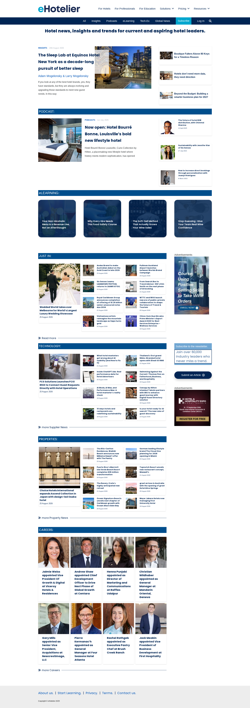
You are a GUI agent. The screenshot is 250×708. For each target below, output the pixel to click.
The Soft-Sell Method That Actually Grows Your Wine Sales (145, 224)
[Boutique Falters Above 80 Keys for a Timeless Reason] (166, 55)
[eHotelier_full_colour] (59, 8)
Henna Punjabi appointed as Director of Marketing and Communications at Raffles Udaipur (119, 582)
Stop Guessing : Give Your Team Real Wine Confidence (190, 224)
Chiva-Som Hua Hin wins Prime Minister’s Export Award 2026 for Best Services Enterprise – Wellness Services (152, 321)
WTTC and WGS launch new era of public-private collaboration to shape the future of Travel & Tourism (152, 302)
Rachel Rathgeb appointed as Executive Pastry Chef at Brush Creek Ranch (118, 645)
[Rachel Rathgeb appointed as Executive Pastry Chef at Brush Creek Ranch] (118, 618)
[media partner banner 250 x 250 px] (192, 425)
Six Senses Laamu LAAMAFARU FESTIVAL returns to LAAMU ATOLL (108, 284)
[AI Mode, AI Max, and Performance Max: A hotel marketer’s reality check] (88, 392)
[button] (173, 8)
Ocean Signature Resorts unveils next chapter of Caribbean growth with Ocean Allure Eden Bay (109, 502)
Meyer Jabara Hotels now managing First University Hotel (152, 501)
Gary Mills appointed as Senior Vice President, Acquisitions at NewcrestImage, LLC (53, 649)
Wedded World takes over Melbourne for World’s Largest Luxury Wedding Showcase (58, 310)
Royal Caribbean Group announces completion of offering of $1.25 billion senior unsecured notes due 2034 (109, 302)
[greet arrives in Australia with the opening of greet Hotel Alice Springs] (131, 488)
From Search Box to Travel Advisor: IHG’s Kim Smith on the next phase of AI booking (152, 285)
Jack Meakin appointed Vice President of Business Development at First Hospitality (150, 647)
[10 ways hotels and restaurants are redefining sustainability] (88, 413)
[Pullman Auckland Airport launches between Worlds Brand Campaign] (131, 270)
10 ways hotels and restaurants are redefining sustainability (109, 411)
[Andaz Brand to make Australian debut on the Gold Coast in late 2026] (88, 270)
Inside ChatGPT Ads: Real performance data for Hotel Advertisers (109, 374)
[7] (191, 313)
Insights (42, 48)
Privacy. (92, 693)
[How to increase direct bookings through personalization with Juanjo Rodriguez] (168, 177)
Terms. (107, 693)
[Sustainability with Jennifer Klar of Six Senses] (168, 152)
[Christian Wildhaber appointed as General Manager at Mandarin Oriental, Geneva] (150, 552)
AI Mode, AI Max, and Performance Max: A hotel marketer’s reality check (108, 391)
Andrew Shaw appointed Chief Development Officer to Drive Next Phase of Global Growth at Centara (86, 582)
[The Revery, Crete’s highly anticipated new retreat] (88, 488)
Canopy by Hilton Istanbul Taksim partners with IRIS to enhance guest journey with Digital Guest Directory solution (152, 393)
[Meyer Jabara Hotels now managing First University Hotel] (131, 503)
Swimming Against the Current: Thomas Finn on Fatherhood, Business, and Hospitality (152, 375)
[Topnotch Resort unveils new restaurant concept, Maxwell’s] (131, 472)
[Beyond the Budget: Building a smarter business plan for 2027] (166, 95)
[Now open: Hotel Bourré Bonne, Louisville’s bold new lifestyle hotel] (60, 140)
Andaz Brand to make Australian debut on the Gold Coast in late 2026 (108, 268)
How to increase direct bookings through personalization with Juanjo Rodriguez (194, 173)
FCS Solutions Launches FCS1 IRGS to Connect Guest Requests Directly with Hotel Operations (59, 385)
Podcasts (90, 120)
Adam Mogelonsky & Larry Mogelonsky (63, 76)
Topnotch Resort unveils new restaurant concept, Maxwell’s (152, 469)
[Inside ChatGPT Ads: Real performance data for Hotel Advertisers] (88, 376)
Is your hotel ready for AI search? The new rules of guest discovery (152, 411)
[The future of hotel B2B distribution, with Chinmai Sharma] (168, 127)
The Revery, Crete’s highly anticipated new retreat (108, 485)
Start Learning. (69, 693)
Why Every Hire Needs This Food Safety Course (102, 223)
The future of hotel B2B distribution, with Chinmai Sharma (191, 122)
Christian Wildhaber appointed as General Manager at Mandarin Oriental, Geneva (148, 584)
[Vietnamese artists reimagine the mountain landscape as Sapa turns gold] (88, 321)
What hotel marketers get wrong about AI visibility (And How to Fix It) (109, 359)
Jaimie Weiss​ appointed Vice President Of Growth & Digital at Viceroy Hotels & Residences (53, 582)
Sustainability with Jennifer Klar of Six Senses (194, 146)
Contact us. (126, 693)
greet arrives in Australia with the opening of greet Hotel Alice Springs (152, 485)
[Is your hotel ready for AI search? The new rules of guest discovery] (131, 413)
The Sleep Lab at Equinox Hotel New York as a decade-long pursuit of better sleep (69, 61)
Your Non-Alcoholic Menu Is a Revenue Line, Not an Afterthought (56, 224)
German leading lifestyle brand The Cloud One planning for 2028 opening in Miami (152, 452)
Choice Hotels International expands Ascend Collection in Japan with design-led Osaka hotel (58, 495)
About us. (45, 693)
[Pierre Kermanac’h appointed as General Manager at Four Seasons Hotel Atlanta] (86, 618)
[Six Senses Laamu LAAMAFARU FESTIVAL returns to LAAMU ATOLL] (88, 286)
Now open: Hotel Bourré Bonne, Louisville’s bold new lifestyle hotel (108, 134)
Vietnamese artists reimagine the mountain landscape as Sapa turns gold (109, 320)
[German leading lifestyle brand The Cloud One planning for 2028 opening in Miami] (131, 453)
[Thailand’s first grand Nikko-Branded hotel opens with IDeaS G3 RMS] (131, 360)
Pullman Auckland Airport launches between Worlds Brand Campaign (151, 269)
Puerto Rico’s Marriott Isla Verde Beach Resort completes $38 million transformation (108, 471)
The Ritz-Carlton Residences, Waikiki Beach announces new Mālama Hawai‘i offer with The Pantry (108, 453)
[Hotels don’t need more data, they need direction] (166, 75)
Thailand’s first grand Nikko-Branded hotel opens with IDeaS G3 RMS (152, 358)
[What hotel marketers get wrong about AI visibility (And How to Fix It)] (88, 360)
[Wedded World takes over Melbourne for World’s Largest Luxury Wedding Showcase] (59, 284)
